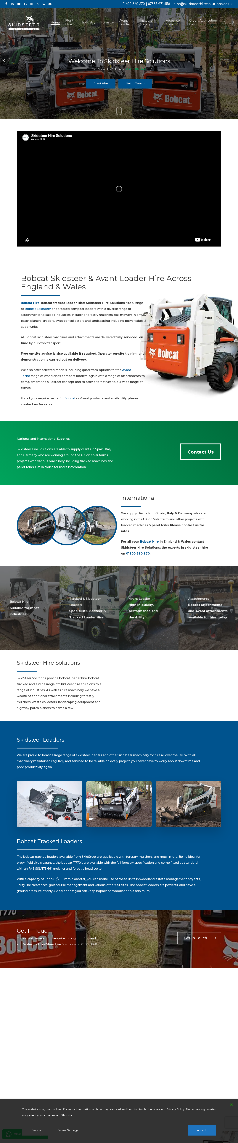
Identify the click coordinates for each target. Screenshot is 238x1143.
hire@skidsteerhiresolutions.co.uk (203, 4)
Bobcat (69, 398)
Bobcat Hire (149, 541)
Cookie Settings (67, 1130)
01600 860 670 (134, 4)
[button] (200, 451)
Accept (201, 1130)
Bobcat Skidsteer (38, 309)
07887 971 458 (159, 4)
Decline (36, 1130)
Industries (135, 83)
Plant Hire (103, 83)
